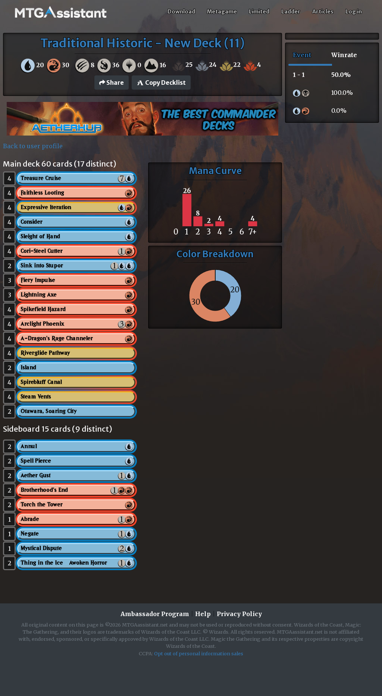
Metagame (222, 11)
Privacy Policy (239, 614)
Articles (323, 11)
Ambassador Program (154, 614)
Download (181, 11)
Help (203, 614)
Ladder (290, 11)
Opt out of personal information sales (198, 653)
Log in (353, 11)
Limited (259, 11)
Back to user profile (33, 146)
